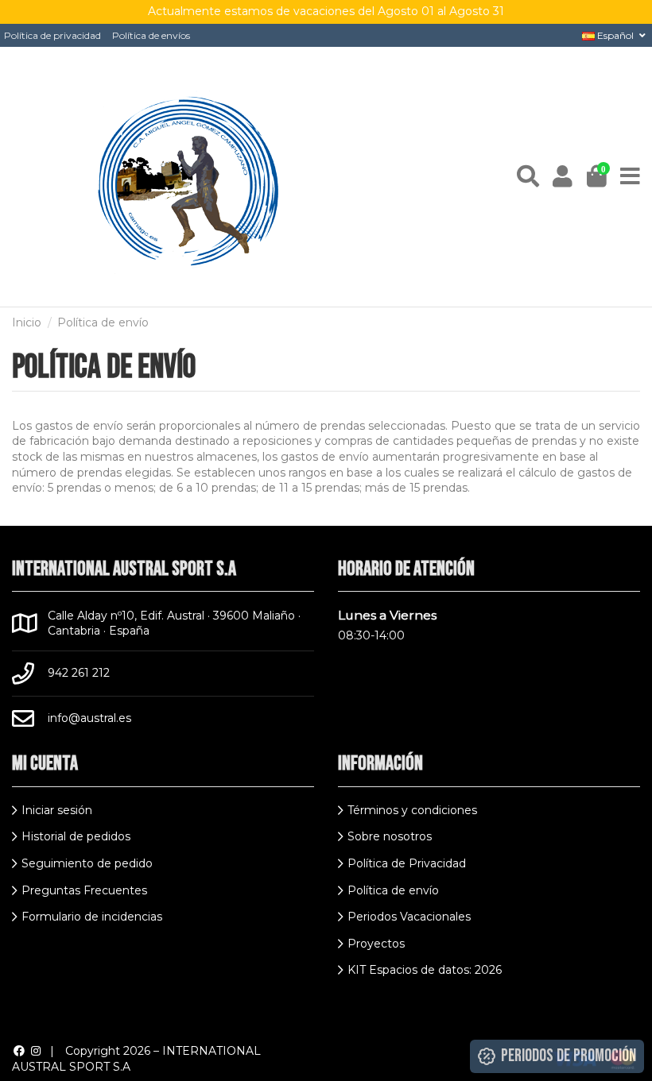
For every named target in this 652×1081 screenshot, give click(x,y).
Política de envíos (151, 35)
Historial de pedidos (75, 836)
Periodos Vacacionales (409, 916)
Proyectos (376, 943)
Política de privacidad (52, 35)
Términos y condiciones (412, 810)
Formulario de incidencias (91, 916)
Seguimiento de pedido (87, 863)
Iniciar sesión (56, 810)
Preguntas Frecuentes (84, 890)
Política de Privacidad (406, 863)
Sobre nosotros (389, 836)
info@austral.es (89, 718)
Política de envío (393, 890)
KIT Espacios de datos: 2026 (424, 970)
